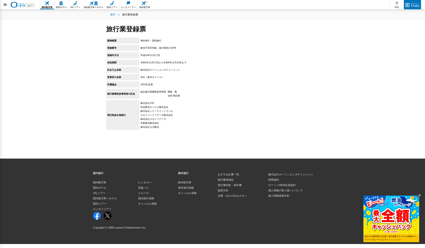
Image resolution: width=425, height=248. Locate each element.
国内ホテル (99, 187)
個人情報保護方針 (279, 195)
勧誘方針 (223, 190)
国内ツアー (99, 203)
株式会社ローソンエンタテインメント (290, 174)
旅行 (113, 14)
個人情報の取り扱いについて (285, 190)
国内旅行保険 (146, 198)
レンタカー (144, 182)
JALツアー (99, 193)
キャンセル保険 (147, 203)
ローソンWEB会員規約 (282, 185)
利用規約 (273, 179)
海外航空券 (184, 182)
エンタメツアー (102, 209)
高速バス (143, 187)
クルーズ (143, 193)
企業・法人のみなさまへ (232, 195)
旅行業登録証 (226, 179)
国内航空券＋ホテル (105, 198)
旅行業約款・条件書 (230, 185)
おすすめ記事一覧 (228, 174)
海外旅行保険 (186, 187)
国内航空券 (99, 182)
